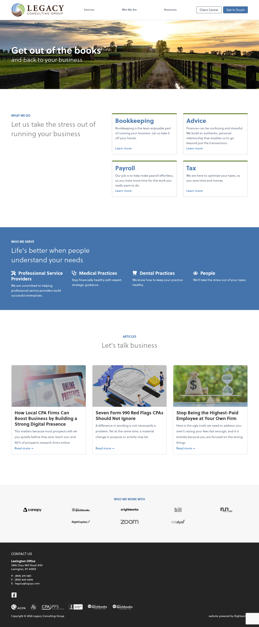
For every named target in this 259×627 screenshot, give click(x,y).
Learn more (137, 148)
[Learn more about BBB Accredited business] (76, 607)
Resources (170, 10)
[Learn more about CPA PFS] (52, 607)
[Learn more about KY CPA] (33, 607)
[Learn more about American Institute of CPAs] (18, 607)
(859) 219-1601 (23, 576)
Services (89, 10)
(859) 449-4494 (24, 580)
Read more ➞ (49, 448)
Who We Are (129, 10)
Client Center (209, 10)
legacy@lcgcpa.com (27, 583)
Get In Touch (235, 10)
